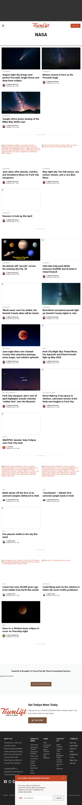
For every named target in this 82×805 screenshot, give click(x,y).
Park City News (34, 740)
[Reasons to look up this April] (21, 200)
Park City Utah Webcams (46, 756)
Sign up (59, 798)
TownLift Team (59, 750)
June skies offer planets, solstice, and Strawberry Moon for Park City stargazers (20, 174)
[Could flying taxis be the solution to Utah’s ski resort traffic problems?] (61, 571)
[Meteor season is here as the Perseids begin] (61, 58)
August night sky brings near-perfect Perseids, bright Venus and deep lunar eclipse (20, 77)
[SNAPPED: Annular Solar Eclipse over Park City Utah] (21, 424)
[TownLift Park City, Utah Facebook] (5, 781)
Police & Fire (34, 756)
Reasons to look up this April (17, 216)
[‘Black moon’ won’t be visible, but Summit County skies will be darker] (21, 294)
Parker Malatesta (13, 635)
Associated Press (13, 499)
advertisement (41, 134)
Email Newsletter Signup (60, 755)
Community (46, 263)
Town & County (32, 762)
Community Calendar (34, 748)
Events (32, 773)
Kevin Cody (51, 594)
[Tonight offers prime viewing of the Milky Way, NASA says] (21, 103)
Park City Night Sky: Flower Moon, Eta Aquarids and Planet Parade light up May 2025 (60, 354)
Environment (6, 71)
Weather (4, 437)
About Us (8, 739)
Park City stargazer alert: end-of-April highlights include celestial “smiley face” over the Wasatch (20, 398)
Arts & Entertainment (8, 392)
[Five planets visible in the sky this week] (21, 518)
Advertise (59, 769)
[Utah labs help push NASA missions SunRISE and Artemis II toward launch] (61, 250)
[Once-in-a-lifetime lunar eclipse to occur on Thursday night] (21, 612)
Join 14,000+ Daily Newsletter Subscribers (34, 778)
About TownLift (46, 750)
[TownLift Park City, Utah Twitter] (14, 781)
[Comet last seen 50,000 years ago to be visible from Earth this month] (21, 571)
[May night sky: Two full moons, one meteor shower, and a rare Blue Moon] (61, 155)
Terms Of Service (14, 795)
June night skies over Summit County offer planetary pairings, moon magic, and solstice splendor (20, 354)
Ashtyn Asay (11, 541)
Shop (45, 743)
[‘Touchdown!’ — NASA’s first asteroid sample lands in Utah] (61, 477)
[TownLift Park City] (41, 25)
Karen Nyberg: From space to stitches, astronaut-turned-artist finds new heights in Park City (60, 398)
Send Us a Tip (59, 765)
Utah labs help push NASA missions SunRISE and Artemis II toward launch (59, 269)
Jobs (32, 770)
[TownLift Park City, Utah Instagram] (9, 781)
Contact (5, 795)
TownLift (10, 447)
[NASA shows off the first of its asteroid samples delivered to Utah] (21, 477)
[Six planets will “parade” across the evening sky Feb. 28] (21, 250)
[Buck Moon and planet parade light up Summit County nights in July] (61, 294)
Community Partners (47, 746)
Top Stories (34, 745)
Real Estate (34, 768)
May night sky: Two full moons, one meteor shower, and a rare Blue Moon (61, 174)
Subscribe (38, 720)
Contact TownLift (59, 761)
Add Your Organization (41, 684)
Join (76, 25)
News (44, 348)
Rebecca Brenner (13, 84)
